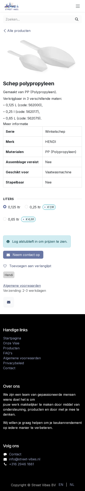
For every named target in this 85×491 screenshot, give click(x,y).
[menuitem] (61, 484)
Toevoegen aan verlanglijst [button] (29, 266)
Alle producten (19, 31)
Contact (9, 368)
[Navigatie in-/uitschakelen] (78, 6)
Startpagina (12, 338)
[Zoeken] (77, 19)
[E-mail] (9, 302)
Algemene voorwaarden (22, 358)
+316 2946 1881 (21, 464)
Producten (11, 348)
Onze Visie (11, 343)
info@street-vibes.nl (24, 459)
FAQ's (7, 353)
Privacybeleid (13, 363)
